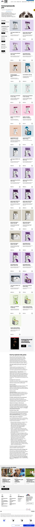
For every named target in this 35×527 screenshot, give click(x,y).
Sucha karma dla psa (13, 392)
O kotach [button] (19, 499)
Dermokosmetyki (24, 1)
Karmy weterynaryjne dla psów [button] (4, 503)
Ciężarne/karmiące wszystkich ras (5, 28)
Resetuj (3, 52)
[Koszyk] (33, 1)
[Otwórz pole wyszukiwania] (30, 1)
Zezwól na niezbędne (17, 525)
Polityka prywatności (29, 497)
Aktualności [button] (20, 498)
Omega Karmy (16, 457)
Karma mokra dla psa (13, 385)
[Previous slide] (2, 486)
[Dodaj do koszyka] (19, 39)
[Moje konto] (32, 1)
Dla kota (12, 1)
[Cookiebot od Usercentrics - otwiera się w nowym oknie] (31, 511)
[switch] (13, 520)
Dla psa (15, 1)
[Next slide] (4, 486)
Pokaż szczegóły (31, 523)
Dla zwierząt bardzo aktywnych (5, 30)
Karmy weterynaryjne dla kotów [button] (13, 503)
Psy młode (3, 48)
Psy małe (3, 38)
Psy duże (3, 37)
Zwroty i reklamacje (29, 496)
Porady (28, 1)
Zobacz (3, 23)
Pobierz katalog (23, 346)
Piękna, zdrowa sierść (5, 31)
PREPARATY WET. (19, 1)
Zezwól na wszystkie (28, 525)
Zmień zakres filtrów (8, 11)
